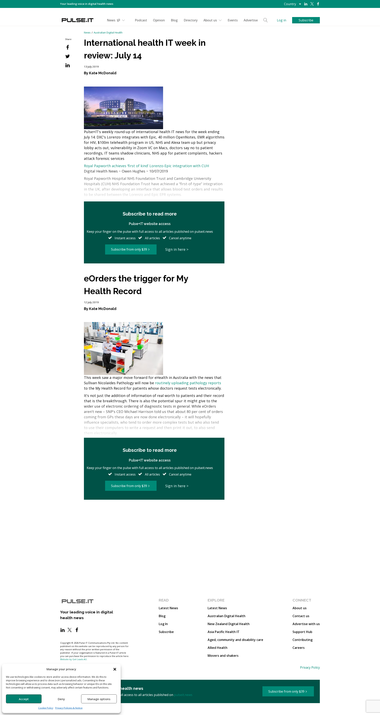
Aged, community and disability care (235, 640)
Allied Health (217, 647)
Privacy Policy (310, 667)
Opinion (159, 20)
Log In (163, 624)
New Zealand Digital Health (229, 624)
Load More (154, 515)
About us (210, 20)
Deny (61, 699)
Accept (24, 699)
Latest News (168, 608)
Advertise (251, 20)
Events (233, 20)
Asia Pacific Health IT (223, 632)
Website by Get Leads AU (73, 659)
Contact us (301, 616)
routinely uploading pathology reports (188, 382)
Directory (191, 20)
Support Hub (302, 632)
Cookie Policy (45, 708)
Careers (299, 647)
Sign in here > (176, 249)
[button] (115, 669)
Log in (281, 20)
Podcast (141, 20)
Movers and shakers (223, 655)
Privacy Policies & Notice (69, 708)
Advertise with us (306, 624)
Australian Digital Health (108, 32)
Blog (174, 20)
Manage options (98, 699)
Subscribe (166, 632)
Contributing (303, 640)
